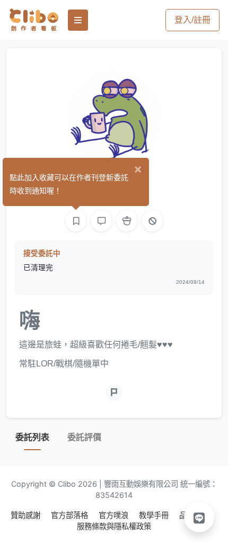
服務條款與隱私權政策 (114, 526)
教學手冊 (155, 515)
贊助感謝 (26, 515)
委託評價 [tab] (84, 437)
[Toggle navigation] (78, 20)
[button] (199, 517)
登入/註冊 (192, 19)
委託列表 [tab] (32, 437)
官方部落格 (70, 515)
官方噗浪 (114, 515)
